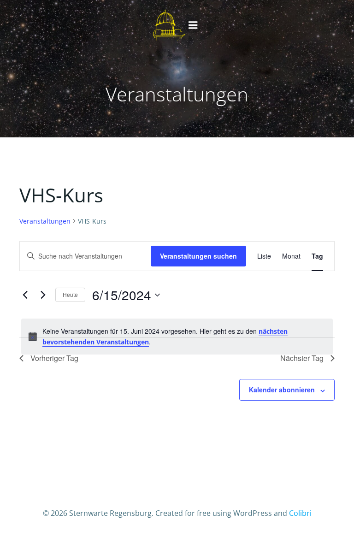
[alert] (177, 336)
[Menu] (193, 25)
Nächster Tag (302, 358)
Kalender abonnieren (282, 389)
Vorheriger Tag (54, 358)
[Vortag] (24, 295)
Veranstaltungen (45, 221)
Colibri (300, 513)
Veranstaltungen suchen (198, 255)
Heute (70, 294)
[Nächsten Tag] (42, 295)
